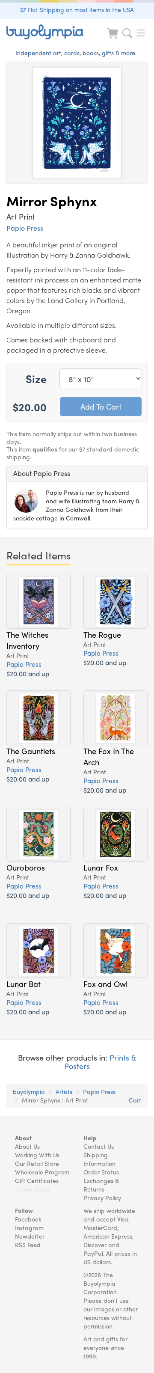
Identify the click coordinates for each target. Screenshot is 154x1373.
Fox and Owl (105, 983)
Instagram (29, 1227)
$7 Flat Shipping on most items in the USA (77, 9)
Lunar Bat (23, 983)
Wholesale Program (42, 1172)
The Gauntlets (30, 750)
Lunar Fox (100, 867)
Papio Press (24, 228)
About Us (27, 1146)
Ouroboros (25, 867)
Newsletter (29, 1236)
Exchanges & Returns (101, 1184)
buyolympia (29, 1091)
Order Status (101, 1172)
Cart (135, 1100)
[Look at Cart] (113, 38)
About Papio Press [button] (41, 473)
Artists (64, 1091)
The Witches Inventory (27, 640)
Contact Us (98, 1146)
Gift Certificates (37, 1180)
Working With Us (37, 1154)
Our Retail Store (37, 1163)
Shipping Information (99, 1159)
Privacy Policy (102, 1197)
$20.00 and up (27, 673)
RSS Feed (28, 1244)
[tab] (77, 473)
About (23, 1137)
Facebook (28, 1219)
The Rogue (102, 634)
